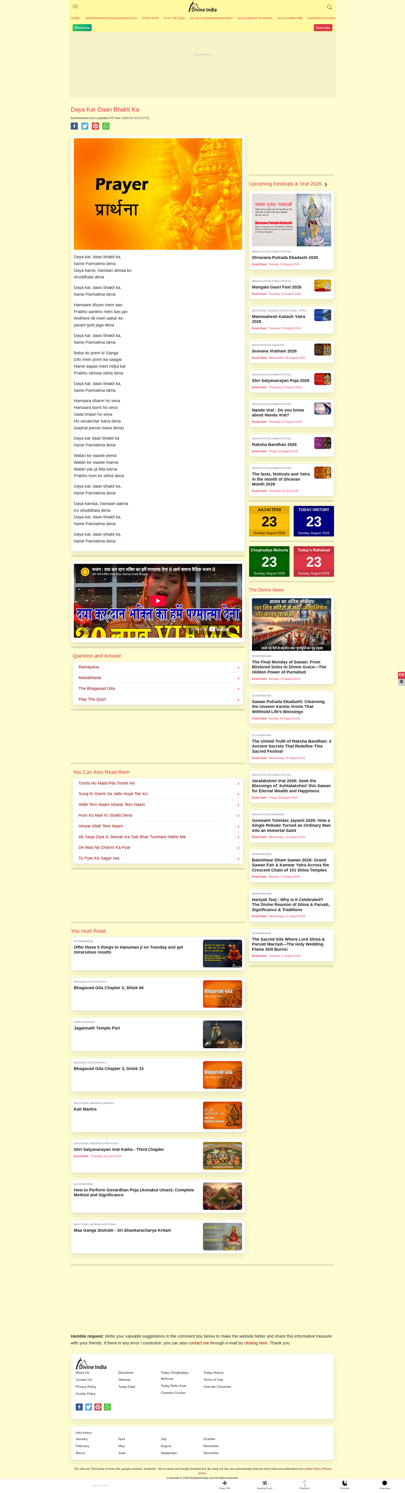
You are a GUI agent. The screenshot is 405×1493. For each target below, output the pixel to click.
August (166, 1446)
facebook (79, 1407)
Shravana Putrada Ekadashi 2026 (111, 18)
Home (75, 18)
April (121, 1439)
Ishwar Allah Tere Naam (101, 826)
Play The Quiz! (174, 18)
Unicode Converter (217, 1386)
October (209, 1439)
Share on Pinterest (95, 126)
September (169, 1453)
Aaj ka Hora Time (290, 18)
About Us (82, 1372)
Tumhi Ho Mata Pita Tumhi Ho (107, 783)
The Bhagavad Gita (97, 688)
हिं (401, 682)
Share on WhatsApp (105, 126)
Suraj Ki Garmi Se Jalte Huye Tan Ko (113, 793)
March (80, 1453)
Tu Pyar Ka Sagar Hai (99, 858)
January (82, 1439)
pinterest (97, 1407)
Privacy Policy (86, 1386)
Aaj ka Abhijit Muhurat (255, 18)
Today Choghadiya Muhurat (174, 1376)
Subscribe (323, 28)
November (211, 1446)
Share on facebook (74, 126)
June (122, 1453)
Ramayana (89, 667)
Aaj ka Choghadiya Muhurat (211, 18)
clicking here (255, 1343)
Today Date (150, 18)
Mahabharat (90, 677)
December (211, 1453)
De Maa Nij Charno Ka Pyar (105, 847)
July (164, 1439)
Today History (213, 1372)
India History (84, 1432)
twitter (88, 1407)
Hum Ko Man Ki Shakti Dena (105, 815)
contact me (198, 1343)
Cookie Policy (86, 1394)
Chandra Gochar (173, 1393)
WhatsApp (82, 28)
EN (401, 675)
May (121, 1446)
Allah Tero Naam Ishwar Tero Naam (112, 804)
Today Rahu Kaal (173, 1386)
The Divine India (202, 6)
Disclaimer (126, 1372)
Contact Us (84, 1379)
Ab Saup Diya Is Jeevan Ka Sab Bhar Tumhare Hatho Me (132, 836)
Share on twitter (84, 126)
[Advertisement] (202, 65)
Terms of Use (213, 1379)
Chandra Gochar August (327, 18)
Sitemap (124, 1379)
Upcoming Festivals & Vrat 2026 (285, 184)
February (82, 1446)
